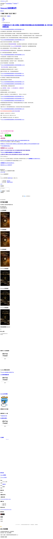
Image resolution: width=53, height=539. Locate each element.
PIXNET (19, 524)
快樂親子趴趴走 (10, 182)
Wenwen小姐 (2, 172)
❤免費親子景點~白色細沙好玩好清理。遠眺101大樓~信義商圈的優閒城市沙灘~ (15, 140)
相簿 (3, 18)
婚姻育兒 (9, 16)
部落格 (3, 19)
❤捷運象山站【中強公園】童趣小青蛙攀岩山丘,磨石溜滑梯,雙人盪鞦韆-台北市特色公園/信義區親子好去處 (19, 143)
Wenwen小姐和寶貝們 (8, 8)
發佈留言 (2, 192)
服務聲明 (36, 524)
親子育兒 (8, 180)
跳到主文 (2, 10)
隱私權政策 (32, 524)
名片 (3, 20)
